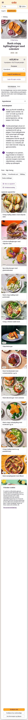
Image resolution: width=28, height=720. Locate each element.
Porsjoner (14, 66)
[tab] (18, 86)
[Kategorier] (2, 2)
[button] (14, 117)
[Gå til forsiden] (14, 2)
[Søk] (3, 6)
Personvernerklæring (9, 507)
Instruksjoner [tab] (12, 86)
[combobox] (10, 6)
